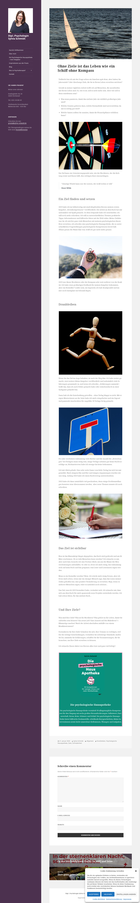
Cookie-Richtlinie (99, 899)
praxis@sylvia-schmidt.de (17, 123)
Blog (10, 67)
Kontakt (11, 74)
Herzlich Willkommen (16, 50)
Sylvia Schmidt (78, 741)
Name (60, 806)
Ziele (70, 743)
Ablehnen (108, 894)
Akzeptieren (93, 894)
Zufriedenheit (77, 743)
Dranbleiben (101, 741)
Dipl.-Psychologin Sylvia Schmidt (18, 37)
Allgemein (90, 741)
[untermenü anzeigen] (31, 70)
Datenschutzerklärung (114, 899)
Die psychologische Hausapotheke (90, 704)
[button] (136, 871)
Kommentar (63, 776)
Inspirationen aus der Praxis (18, 63)
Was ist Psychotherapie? (17, 70)
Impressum (127, 899)
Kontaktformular (21, 130)
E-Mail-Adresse (64, 815)
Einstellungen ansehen (126, 894)
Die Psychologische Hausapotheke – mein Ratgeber (20, 58)
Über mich (12, 54)
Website (61, 825)
